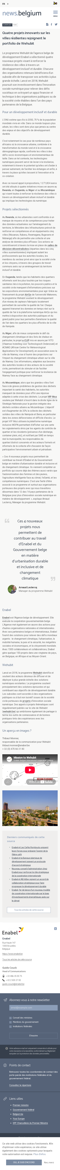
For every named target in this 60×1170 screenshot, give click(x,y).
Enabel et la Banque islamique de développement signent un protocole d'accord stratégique (29, 861)
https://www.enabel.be (12, 954)
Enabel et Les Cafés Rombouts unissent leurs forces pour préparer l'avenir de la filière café (30, 851)
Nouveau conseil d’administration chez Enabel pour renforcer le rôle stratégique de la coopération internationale (30, 872)
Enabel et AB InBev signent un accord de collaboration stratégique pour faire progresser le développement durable (30, 882)
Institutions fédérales (22, 1026)
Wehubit (37, 672)
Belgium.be (18, 1114)
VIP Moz (52, 396)
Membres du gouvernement (25, 1022)
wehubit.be (9, 711)
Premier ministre (21, 1105)
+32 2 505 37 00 (13, 980)
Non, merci (49, 1162)
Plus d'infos (39, 1154)
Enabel (6, 617)
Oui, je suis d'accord (24, 1162)
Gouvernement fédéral (23, 1109)
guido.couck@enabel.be (13, 984)
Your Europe (19, 1118)
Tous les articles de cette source (29, 910)
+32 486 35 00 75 (14, 976)
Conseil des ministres (22, 1018)
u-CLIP (25, 340)
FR (3, 4)
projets (27, 701)
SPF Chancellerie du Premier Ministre (30, 1123)
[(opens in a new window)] (50, 24)
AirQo (28, 294)
